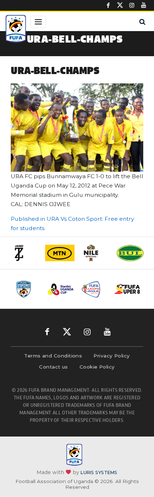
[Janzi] (24, 253)
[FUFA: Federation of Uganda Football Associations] (15, 30)
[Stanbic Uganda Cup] (60, 289)
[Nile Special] (95, 253)
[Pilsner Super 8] (127, 289)
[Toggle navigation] (38, 22)
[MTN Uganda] (59, 253)
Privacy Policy (111, 356)
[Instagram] (131, 5)
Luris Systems (99, 472)
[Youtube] (143, 5)
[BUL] (130, 253)
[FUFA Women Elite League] (27, 289)
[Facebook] (108, 5)
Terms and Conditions (53, 356)
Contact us (53, 367)
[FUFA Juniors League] (94, 289)
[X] (120, 5)
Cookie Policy (97, 367)
